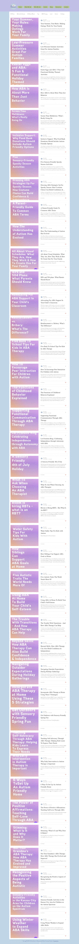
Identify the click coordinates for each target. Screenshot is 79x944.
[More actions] (66, 20)
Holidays (62, 14)
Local (51, 14)
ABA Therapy (45, 14)
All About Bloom (31, 14)
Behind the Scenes (21, 14)
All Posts (12, 14)
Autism (56, 14)
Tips (38, 14)
